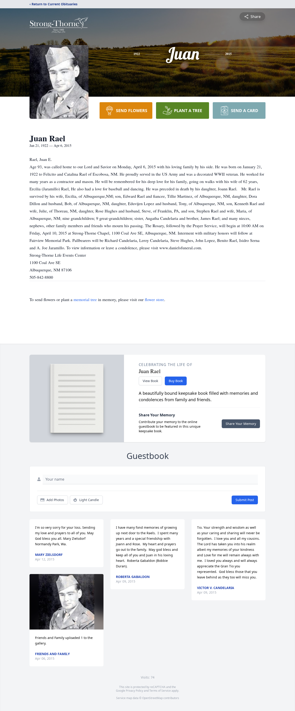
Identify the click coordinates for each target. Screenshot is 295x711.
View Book (150, 381)
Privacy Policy (134, 691)
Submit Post (245, 500)
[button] (66, 602)
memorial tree (85, 299)
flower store (154, 299)
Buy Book (176, 381)
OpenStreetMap (152, 698)
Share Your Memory (241, 423)
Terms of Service (160, 691)
